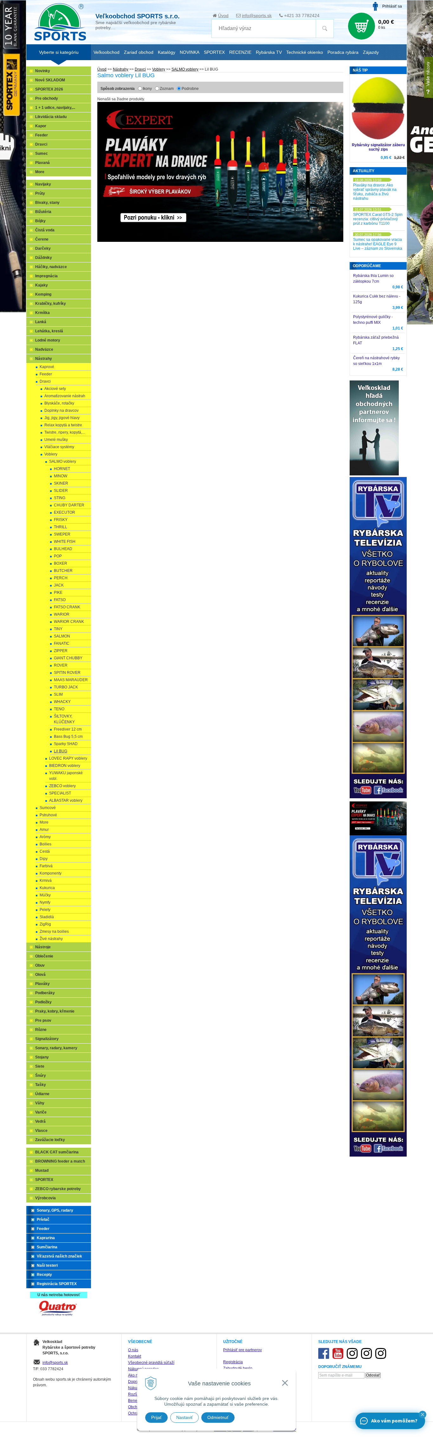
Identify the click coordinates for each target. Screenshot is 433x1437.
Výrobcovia (45, 1198)
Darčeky (43, 248)
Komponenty (50, 873)
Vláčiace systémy (59, 447)
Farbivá (46, 866)
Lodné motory (47, 340)
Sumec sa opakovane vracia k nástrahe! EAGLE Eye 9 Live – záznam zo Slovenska (377, 244)
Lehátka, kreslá (49, 331)
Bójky (40, 221)
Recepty (44, 1274)
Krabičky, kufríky (50, 303)
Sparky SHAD (66, 744)
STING (59, 498)
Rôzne (41, 1029)
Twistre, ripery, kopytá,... (64, 432)
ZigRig (45, 924)
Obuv (40, 965)
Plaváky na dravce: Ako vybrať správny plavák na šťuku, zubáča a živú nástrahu (375, 192)
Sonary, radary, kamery (56, 1048)
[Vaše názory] (428, 77)
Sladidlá (47, 917)
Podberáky (45, 993)
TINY (58, 629)
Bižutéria (43, 212)
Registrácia (233, 1362)
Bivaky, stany (47, 202)
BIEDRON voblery (64, 765)
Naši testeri (47, 1265)
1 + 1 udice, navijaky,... (55, 107)
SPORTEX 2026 (49, 89)
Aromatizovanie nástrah (64, 396)
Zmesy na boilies (54, 931)
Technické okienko (304, 52)
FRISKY (61, 520)
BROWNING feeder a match (60, 1161)
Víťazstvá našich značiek (59, 1256)
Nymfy (45, 902)
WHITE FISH (64, 541)
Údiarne (42, 1094)
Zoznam (167, 88)
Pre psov (43, 1020)
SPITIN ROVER (67, 672)
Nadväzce (44, 349)
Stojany (42, 1057)
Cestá (45, 851)
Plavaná (42, 162)
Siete (39, 1066)
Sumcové (48, 808)
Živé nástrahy (51, 939)
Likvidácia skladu (51, 117)
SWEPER (62, 534)
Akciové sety (55, 388)
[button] (422, 1414)
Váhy (39, 1103)
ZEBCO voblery (62, 786)
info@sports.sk (257, 15)
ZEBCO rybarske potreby (58, 1189)
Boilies (45, 844)
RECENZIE (240, 52)
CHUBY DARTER (69, 505)
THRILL (60, 527)
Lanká (40, 322)
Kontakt (134, 1356)
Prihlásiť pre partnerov (242, 1350)
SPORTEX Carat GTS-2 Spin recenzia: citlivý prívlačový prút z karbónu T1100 (378, 219)
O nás (133, 1350)
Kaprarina (46, 1238)
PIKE (58, 592)
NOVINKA (189, 52)
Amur (44, 829)
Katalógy (166, 52)
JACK (59, 585)
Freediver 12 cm (68, 729)
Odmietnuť (218, 1417)
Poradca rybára (343, 52)
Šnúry (40, 1075)
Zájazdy (371, 52)
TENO (59, 709)
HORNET (62, 469)
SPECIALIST (60, 793)
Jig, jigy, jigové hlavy (62, 418)
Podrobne (190, 88)
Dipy (44, 859)
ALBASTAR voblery (65, 800)
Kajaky (41, 285)
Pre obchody (46, 98)
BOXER (60, 563)
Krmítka (42, 313)
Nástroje (43, 947)
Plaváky (42, 984)
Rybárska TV (269, 52)
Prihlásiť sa (392, 6)
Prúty (40, 193)
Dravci (140, 69)
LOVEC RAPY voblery (68, 758)
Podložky (43, 1002)
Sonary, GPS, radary (55, 1210)
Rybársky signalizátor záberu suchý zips (378, 147)
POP (58, 556)
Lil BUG (60, 751)
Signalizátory (47, 1039)
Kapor (40, 126)
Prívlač (43, 1219)
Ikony (147, 88)
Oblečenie (44, 956)
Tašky (40, 1084)
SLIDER (61, 490)
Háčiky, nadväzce (51, 267)
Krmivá (46, 880)
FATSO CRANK (67, 607)
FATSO (60, 600)
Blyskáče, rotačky (59, 403)
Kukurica (47, 888)
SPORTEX (44, 1179)
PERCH (61, 578)
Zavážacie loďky (50, 1140)
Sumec (41, 153)
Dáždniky (43, 257)
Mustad (41, 1170)
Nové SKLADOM (50, 80)
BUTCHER (63, 570)
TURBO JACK (66, 687)
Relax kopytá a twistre (63, 425)
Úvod (223, 15)
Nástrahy (120, 69)
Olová (40, 974)
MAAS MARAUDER (71, 680)
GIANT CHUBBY (68, 658)
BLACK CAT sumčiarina (57, 1152)
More (39, 172)
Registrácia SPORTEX (57, 1284)
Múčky (45, 895)
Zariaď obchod (138, 52)
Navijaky (43, 184)
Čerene (41, 239)
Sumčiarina (47, 1247)
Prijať (156, 1417)
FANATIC (61, 643)
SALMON (62, 636)
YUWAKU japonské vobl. (66, 776)
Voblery (158, 69)
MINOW (60, 476)
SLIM (58, 694)
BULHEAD (63, 549)
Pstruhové (48, 815)
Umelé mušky (56, 439)
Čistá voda (45, 230)
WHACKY (62, 702)
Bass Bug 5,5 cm (68, 736)
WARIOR (61, 614)
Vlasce (41, 1130)
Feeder (41, 135)
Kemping (43, 294)
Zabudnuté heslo (237, 1368)
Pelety (45, 909)
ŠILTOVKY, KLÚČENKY (64, 719)
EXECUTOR (64, 512)
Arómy (45, 837)
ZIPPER (61, 651)
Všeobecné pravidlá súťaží (151, 1362)
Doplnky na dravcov (61, 410)
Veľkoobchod (107, 52)
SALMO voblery (184, 69)
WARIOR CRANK (69, 621)
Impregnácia (46, 276)
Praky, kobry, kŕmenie (54, 1011)
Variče (41, 1112)
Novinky (42, 71)
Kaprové (47, 367)
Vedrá (40, 1121)
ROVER (61, 665)
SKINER (61, 483)
